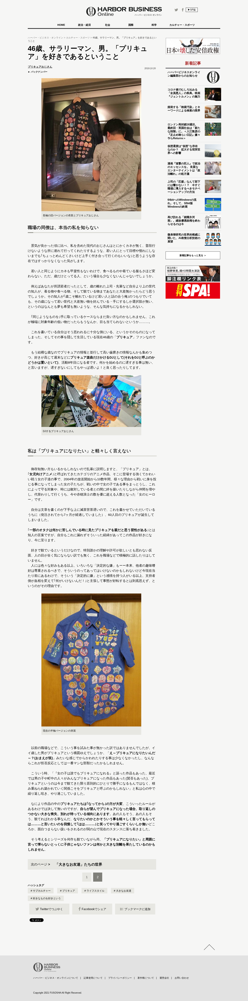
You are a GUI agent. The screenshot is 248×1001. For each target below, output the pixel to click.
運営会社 (164, 978)
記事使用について (93, 978)
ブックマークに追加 (135, 909)
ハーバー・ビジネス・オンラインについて (55, 978)
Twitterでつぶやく (51, 909)
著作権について (145, 978)
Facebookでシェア (94, 909)
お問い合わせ (182, 978)
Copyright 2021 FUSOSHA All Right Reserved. (57, 992)
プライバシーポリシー (120, 978)
